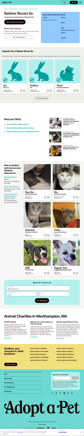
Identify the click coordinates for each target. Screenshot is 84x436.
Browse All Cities (10, 364)
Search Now (43, 300)
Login (64, 2)
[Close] (81, 432)
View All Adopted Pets (42, 98)
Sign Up (74, 2)
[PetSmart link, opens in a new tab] (41, 428)
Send (75, 378)
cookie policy (20, 432)
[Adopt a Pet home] (7, 2)
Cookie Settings (42, 424)
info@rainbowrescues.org (68, 30)
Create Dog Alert (20, 37)
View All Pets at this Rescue (15, 22)
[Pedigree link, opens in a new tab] (48, 428)
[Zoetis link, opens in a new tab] (53, 428)
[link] (15, 22)
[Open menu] (80, 2)
